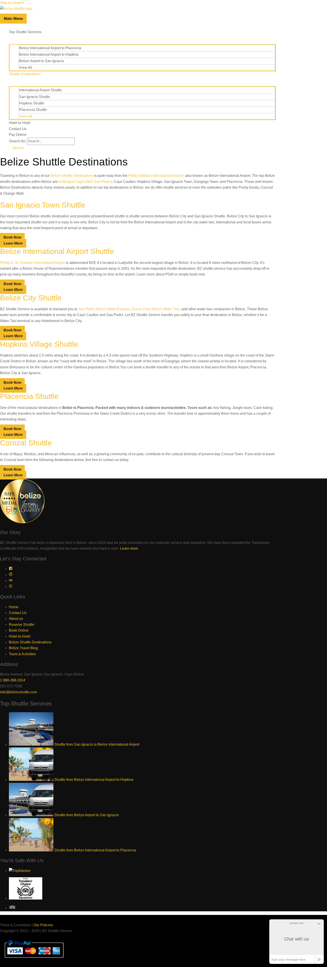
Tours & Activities (22, 654)
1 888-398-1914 (12, 680)
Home (13, 607)
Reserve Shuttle (21, 624)
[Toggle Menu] (142, 39)
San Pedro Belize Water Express (104, 309)
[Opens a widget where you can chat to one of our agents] (296, 941)
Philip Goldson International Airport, (156, 175)
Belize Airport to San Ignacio (41, 61)
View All (25, 67)
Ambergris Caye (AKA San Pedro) (85, 182)
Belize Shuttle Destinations (71, 175)
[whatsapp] (10, 586)
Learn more (129, 548)
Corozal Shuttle (26, 443)
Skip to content (11, 3)
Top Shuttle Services (25, 32)
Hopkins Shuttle (31, 103)
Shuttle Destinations (25, 74)
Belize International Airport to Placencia (50, 48)
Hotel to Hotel (19, 123)
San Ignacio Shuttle (34, 97)
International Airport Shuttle (40, 90)
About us (16, 618)
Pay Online (17, 135)
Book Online (18, 630)
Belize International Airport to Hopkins (49, 54)
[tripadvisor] (10, 581)
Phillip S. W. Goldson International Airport (32, 263)
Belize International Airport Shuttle (57, 251)
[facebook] (10, 569)
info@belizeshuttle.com (18, 692)
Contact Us (17, 129)
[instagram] (10, 575)
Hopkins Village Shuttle (39, 344)
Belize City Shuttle (31, 298)
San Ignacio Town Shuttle (42, 205)
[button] (16, 148)
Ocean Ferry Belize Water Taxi (156, 309)
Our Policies (43, 925)
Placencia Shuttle (33, 110)
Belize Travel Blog (23, 648)
